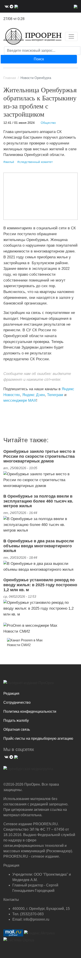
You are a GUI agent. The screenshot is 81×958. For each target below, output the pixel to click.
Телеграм (55, 394)
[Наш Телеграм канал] (12, 410)
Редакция (11, 693)
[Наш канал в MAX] (15, 6)
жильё (9, 162)
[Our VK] (6, 6)
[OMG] (28, 770)
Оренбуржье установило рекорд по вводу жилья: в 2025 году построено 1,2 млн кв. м (40, 585)
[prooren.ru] (40, 684)
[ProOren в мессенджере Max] (30, 625)
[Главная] (32, 36)
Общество (48, 122)
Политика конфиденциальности (29, 711)
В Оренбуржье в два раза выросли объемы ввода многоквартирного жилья (38, 546)
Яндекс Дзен (33, 394)
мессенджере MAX (19, 400)
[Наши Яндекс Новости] (8, 410)
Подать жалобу (16, 720)
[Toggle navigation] (71, 36)
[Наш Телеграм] (11, 6)
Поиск (39, 59)
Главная (9, 78)
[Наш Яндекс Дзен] (5, 410)
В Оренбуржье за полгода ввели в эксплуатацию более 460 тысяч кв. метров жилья (38, 501)
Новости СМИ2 (16, 631)
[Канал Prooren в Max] (25, 640)
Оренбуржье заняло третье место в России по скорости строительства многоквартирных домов (39, 456)
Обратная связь (16, 729)
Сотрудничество (17, 702)
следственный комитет (36, 162)
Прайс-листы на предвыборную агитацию (38, 738)
